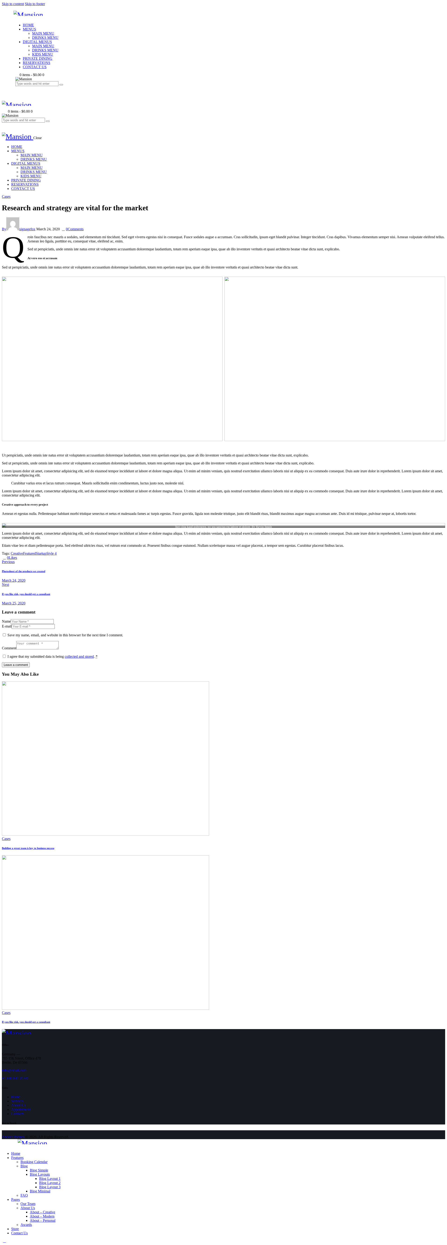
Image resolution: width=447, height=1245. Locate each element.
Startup (41, 553)
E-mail (7, 626)
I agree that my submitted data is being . (52, 656)
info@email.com (14, 1070)
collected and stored (79, 656)
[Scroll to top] (4, 1241)
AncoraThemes (13, 1137)
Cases (6, 196)
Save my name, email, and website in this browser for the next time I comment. (65, 635)
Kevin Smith (264, 526)
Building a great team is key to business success (28, 848)
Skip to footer (35, 4)
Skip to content (13, 4)
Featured (29, 553)
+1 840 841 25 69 (15, 1078)
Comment (9, 648)
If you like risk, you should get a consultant (26, 1021)
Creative (17, 553)
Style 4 (51, 553)
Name (6, 621)
